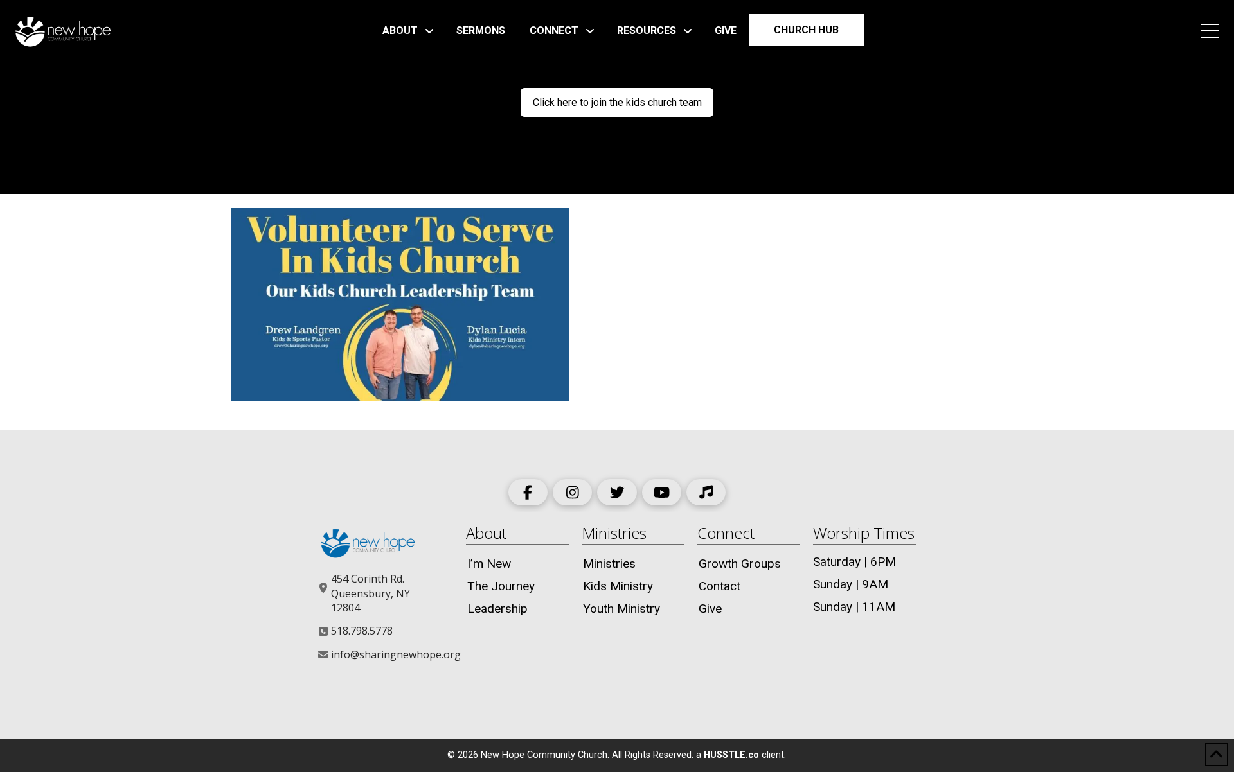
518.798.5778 (362, 631)
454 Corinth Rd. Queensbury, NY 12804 (370, 593)
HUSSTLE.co (731, 755)
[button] (1209, 31)
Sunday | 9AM (850, 584)
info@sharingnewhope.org (396, 654)
